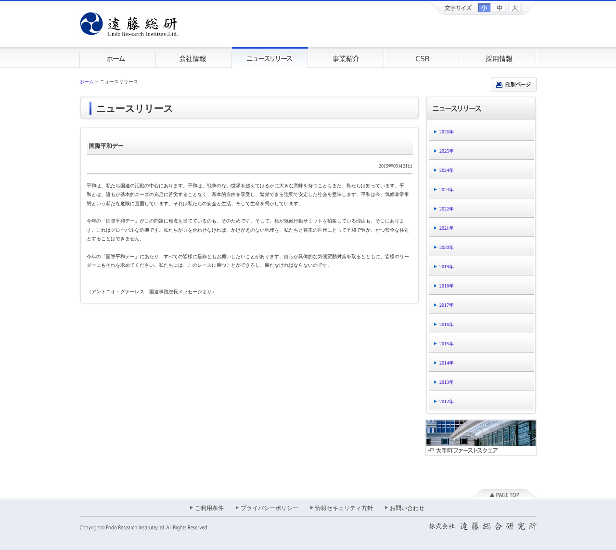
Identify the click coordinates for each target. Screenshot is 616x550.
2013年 (446, 382)
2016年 (446, 324)
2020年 (446, 247)
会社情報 (194, 57)
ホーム (117, 57)
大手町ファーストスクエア (481, 437)
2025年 (446, 151)
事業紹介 (346, 57)
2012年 (446, 401)
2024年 (446, 170)
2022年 (446, 208)
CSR (422, 57)
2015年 (446, 343)
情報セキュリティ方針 (344, 508)
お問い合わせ (407, 508)
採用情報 (498, 57)
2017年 (446, 305)
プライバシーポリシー (269, 508)
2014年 (446, 363)
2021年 (446, 228)
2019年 (446, 266)
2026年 (446, 131)
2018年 (446, 285)
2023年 (446, 189)
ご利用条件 (209, 508)
